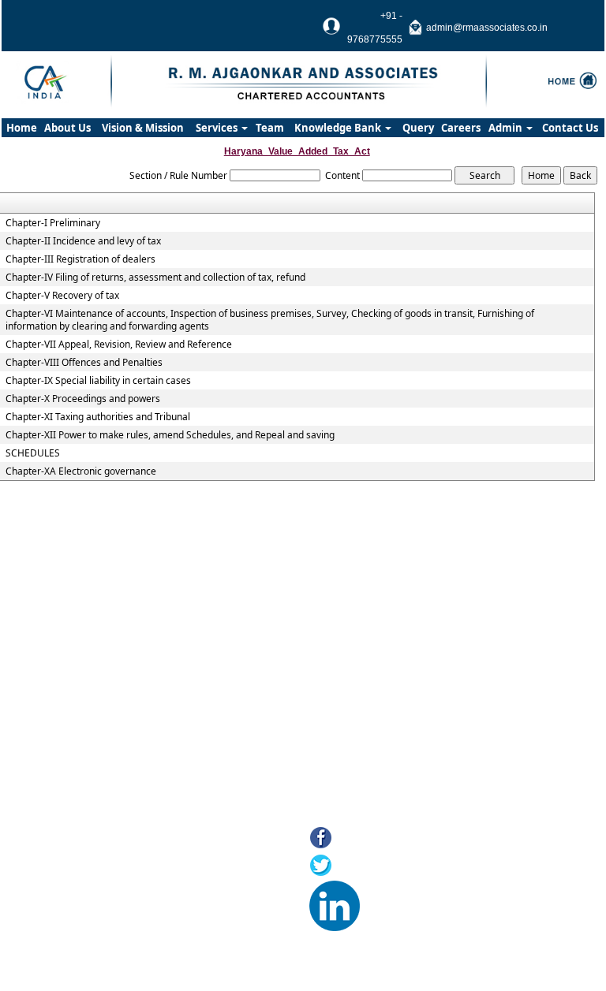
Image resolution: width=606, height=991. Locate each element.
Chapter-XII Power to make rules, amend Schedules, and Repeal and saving (170, 435)
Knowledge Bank (338, 128)
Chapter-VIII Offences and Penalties (84, 362)
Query (418, 128)
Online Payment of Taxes (115, 883)
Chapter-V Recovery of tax (62, 295)
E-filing (72, 902)
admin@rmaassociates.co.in (487, 27)
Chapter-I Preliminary (53, 223)
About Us (67, 128)
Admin (506, 128)
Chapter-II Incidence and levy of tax (83, 241)
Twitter (355, 867)
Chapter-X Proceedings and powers (83, 399)
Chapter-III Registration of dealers (80, 259)
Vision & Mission (143, 128)
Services (218, 128)
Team (270, 128)
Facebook (365, 839)
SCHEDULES (33, 453)
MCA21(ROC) (88, 922)
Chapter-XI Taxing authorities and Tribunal (98, 417)
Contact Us (570, 128)
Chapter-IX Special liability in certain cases (98, 380)
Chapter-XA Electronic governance (81, 471)
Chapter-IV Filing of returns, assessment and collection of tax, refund (155, 277)
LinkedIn (388, 894)
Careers (461, 128)
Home (21, 128)
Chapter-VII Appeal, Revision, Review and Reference (119, 344)
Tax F (70, 942)
